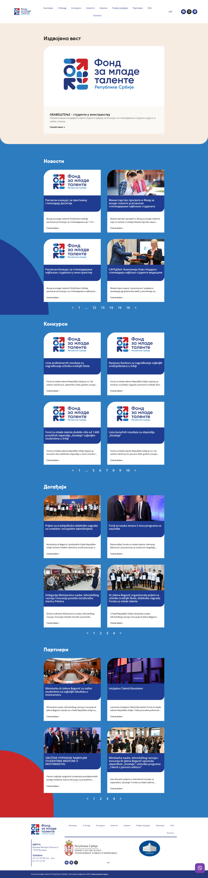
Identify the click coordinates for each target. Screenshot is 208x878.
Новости (90, 8)
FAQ (150, 8)
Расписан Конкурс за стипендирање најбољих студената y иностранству (68, 271)
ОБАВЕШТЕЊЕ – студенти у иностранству (80, 114)
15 (120, 307)
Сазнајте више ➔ (57, 127)
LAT (170, 11)
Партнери (138, 8)
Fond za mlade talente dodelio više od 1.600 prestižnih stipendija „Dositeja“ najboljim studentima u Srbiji (72, 435)
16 (128, 307)
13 (103, 307)
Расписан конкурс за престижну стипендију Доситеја (66, 201)
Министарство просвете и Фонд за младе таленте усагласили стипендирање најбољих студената (132, 203)
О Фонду (62, 8)
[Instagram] (189, 11)
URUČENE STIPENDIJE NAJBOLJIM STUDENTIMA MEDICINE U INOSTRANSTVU (66, 761)
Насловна (48, 8)
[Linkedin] (194, 11)
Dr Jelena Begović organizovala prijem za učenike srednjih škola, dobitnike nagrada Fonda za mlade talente (134, 598)
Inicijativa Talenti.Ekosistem (126, 688)
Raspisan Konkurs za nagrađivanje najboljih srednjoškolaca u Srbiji (135, 364)
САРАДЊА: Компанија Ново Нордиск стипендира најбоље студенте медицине (135, 271)
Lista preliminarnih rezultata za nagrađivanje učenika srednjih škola (67, 364)
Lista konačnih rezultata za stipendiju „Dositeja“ (132, 433)
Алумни (103, 8)
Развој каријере (120, 8)
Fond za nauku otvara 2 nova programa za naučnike (135, 527)
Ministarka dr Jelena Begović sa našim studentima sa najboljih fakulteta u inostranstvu (68, 691)
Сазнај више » (52, 228)
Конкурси (76, 8)
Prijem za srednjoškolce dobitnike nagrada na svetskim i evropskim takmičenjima (71, 527)
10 (128, 470)
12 (94, 307)
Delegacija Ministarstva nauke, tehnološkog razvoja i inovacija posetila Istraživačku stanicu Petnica (72, 598)
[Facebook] (183, 11)
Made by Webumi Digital (99, 874)
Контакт (97, 15)
